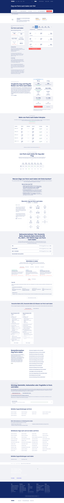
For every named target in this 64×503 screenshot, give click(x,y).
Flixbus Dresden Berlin (23, 489)
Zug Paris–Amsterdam (24, 435)
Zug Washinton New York (14, 486)
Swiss (29, 489)
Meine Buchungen (41, 1)
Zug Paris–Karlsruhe (45, 413)
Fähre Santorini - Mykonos (40, 485)
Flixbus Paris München (23, 490)
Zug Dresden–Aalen (45, 445)
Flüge (21, 1)
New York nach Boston (14, 489)
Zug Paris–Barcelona (14, 433)
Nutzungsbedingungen (25, 500)
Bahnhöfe (12, 490)
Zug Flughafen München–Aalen (25, 447)
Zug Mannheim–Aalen (35, 447)
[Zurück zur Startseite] (13, 1)
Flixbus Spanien (22, 486)
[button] (30, 11)
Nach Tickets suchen (14, 34)
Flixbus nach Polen (22, 485)
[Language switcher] (36, 1)
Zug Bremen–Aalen (13, 447)
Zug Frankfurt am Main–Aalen (15, 442)
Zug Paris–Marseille (13, 413)
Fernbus (19, 1)
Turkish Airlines (30, 486)
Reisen (46, 484)
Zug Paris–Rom (13, 450)
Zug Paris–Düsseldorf (14, 435)
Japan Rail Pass (47, 485)
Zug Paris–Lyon (34, 413)
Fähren (23, 1)
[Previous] (20, 163)
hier (39, 147)
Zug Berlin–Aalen (23, 440)
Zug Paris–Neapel (13, 437)
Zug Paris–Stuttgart (24, 450)
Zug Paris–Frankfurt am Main (47, 448)
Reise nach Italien (47, 490)
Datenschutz (32, 500)
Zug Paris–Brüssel (23, 413)
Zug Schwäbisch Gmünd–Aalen (25, 438)
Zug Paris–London (34, 448)
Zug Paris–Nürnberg (45, 435)
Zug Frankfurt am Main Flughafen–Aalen (27, 442)
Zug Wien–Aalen (13, 443)
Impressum (19, 500)
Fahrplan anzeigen (14, 44)
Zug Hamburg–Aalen (45, 440)
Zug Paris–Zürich (34, 435)
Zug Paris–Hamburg (24, 448)
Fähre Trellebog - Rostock (40, 488)
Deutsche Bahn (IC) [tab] (36, 308)
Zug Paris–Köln (23, 415)
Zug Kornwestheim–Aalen (46, 438)
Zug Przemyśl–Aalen (35, 438)
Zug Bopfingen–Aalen (14, 440)
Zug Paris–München (14, 415)
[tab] (32, 29)
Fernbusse (21, 484)
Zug (16, 1)
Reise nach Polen (47, 489)
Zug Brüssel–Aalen (13, 445)
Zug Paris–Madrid (23, 433)
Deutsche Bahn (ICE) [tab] (28, 308)
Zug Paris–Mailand (34, 450)
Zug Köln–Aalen (45, 442)
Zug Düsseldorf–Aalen (24, 443)
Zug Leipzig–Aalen (34, 445)
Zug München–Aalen (35, 440)
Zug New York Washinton (14, 485)
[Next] (51, 27)
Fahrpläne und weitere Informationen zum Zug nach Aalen (19, 425)
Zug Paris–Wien (34, 433)
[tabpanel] (32, 327)
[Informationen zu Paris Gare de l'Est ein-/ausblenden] (51, 402)
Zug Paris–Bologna (24, 437)
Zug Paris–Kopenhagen (14, 438)
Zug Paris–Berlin (45, 447)
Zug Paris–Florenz (45, 433)
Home (12, 463)
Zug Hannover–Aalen (45, 443)
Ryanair (29, 485)
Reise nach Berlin (47, 486)
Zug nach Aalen (18, 463)
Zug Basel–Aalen (23, 445)
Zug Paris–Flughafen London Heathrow (37, 437)
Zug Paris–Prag (45, 437)
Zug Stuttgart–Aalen (35, 442)
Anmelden (51, 1)
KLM (28, 490)
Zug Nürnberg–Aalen (35, 443)
